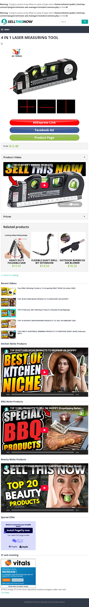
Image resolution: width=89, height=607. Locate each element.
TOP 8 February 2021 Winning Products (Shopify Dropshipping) (43, 310)
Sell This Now (34, 602)
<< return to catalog (9, 275)
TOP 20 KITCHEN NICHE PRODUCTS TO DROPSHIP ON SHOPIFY (43, 299)
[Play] (4, 394)
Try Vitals (5, 592)
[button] (5, 30)
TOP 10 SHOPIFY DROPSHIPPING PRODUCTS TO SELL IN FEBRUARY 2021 (46, 320)
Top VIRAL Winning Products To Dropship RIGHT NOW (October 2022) (46, 288)
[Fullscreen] (85, 394)
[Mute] (81, 394)
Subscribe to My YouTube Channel (53, 602)
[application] (44, 372)
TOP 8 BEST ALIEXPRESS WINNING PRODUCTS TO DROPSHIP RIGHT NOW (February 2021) (51, 332)
